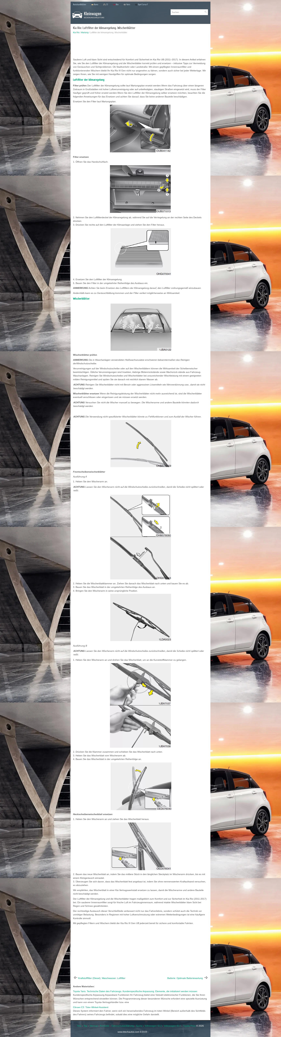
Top (85, 1025)
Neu (79, 1025)
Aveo (96, 4)
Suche (139, 1025)
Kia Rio (76, 32)
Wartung (84, 32)
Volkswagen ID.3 (153, 1025)
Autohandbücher (79, 4)
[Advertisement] (140, 46)
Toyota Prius (189, 1025)
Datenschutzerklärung (122, 1025)
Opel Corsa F (143, 4)
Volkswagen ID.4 (172, 1025)
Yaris (128, 4)
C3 (107, 4)
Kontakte (104, 1025)
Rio (117, 4)
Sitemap (93, 1025)
